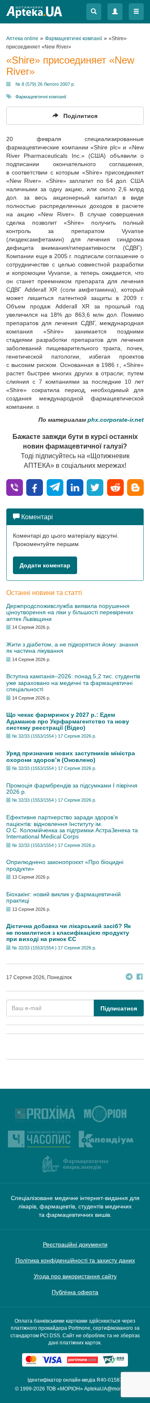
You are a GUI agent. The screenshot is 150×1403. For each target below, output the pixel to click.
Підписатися (118, 1008)
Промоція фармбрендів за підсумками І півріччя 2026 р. (72, 788)
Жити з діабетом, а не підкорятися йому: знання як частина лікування (72, 647)
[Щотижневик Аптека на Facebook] (139, 977)
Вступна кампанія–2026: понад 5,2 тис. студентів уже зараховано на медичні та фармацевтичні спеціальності (73, 683)
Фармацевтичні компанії (40, 96)
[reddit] (115, 486)
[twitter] (95, 486)
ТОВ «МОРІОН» (64, 1389)
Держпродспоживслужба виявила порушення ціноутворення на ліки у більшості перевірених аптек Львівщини (69, 612)
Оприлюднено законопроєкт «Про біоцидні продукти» (64, 865)
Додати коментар (45, 565)
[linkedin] (75, 486)
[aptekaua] (135, 486)
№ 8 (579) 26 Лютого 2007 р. (45, 84)
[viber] (14, 486)
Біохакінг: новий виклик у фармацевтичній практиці (63, 897)
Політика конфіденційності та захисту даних (75, 1260)
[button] (93, 11)
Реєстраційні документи (75, 1244)
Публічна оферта (75, 1292)
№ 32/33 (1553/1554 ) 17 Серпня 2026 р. (54, 736)
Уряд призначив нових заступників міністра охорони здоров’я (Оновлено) (70, 756)
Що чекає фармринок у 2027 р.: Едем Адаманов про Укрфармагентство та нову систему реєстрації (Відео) (67, 721)
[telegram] (55, 486)
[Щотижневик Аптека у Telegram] (129, 977)
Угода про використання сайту (75, 1276)
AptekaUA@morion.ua (109, 1389)
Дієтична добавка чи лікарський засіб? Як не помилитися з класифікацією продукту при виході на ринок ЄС (68, 932)
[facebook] (34, 486)
